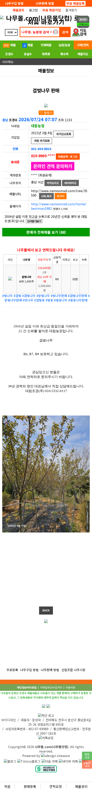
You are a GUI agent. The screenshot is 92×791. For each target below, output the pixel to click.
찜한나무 (87, 755)
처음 (7, 786)
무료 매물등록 (75, 3)
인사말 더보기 (34, 221)
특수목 (64, 54)
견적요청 (55, 786)
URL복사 (46, 196)
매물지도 (82, 54)
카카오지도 (53, 183)
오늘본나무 (87, 764)
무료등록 (12, 670)
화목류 (46, 54)
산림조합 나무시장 (73, 670)
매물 (13, 45)
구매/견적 (83, 45)
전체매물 (46, 45)
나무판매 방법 (45, 3)
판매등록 (29, 786)
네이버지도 (70, 183)
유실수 (28, 54)
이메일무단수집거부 (51, 687)
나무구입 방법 (14, 3)
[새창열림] (10, 761)
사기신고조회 (63, 134)
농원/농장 (64, 45)
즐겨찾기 (71, 10)
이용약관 (70, 687)
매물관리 (81, 786)
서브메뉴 (7, 61)
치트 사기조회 (41, 140)
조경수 (9, 54)
